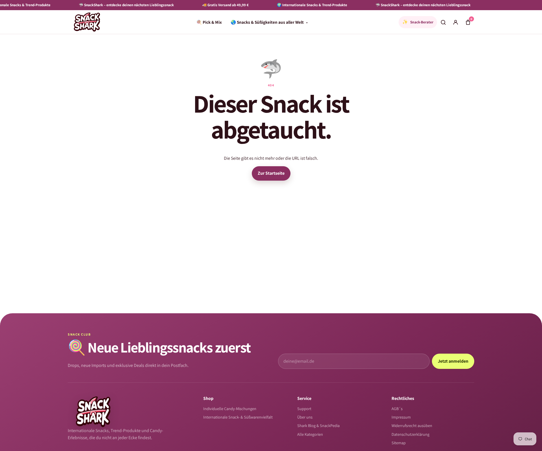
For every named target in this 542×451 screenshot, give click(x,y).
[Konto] (455, 22)
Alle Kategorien (310, 434)
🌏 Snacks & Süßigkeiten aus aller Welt (269, 22)
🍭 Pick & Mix (209, 22)
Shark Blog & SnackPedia (318, 425)
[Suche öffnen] (443, 22)
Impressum (401, 417)
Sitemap (399, 442)
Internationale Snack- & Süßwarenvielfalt (238, 417)
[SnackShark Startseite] (87, 22)
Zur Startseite (271, 173)
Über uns (304, 417)
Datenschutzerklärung (410, 434)
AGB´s (397, 408)
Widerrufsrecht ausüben (412, 425)
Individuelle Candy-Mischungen (229, 408)
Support (304, 408)
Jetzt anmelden (453, 361)
